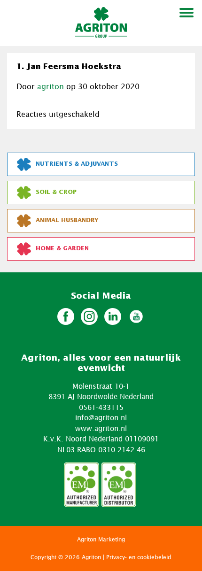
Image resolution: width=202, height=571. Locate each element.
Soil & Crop (56, 192)
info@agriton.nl (101, 417)
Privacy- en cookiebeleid (138, 557)
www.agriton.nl (101, 428)
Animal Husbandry (67, 220)
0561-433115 (101, 407)
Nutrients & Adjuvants (77, 164)
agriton (50, 86)
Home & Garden (62, 248)
